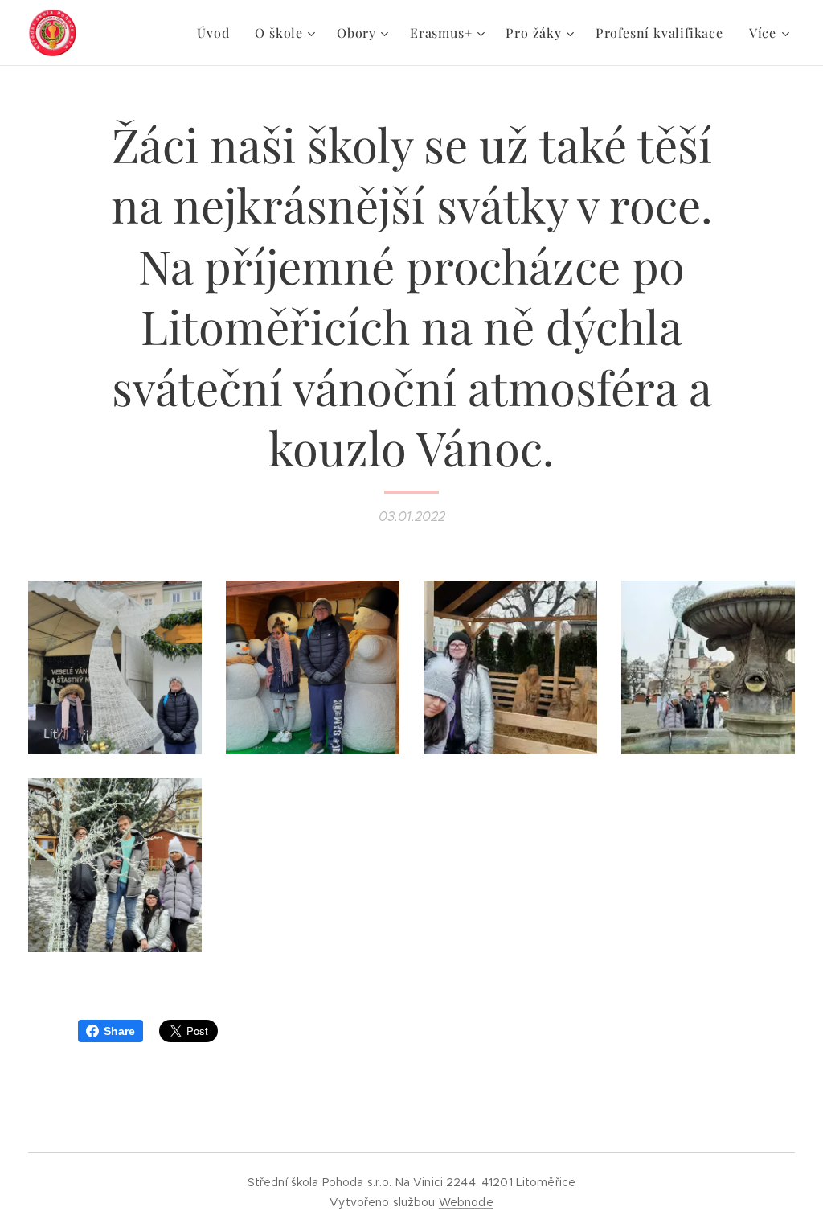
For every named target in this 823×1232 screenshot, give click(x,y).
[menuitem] (217, 33)
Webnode (466, 1202)
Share (119, 1031)
